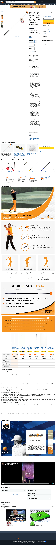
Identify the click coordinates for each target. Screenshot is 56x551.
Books (49, 4)
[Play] (2, 483)
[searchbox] (21, 2)
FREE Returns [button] (31, 37)
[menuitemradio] (52, 483)
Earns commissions (15, 463)
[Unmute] (54, 483)
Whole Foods (38, 4)
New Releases (28, 4)
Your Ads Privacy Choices (40, 541)
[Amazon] (3, 1)
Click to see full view (15, 36)
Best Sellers (23, 4)
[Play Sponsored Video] (40, 515)
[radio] (2, 13)
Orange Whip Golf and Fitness (50, 27)
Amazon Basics (16, 4)
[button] (1, 4)
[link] (20, 148)
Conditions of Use (14, 541)
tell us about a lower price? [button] (13, 494)
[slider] (26, 483)
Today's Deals (44, 4)
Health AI (5, 4)
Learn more (38, 136)
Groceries (33, 4)
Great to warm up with (9, 464)
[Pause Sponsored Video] (25, 518)
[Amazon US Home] (18, 538)
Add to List (45, 36)
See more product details (34, 129)
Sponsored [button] (2, 507)
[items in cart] (54, 1)
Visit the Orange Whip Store (33, 25)
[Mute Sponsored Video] (25, 520)
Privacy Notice (20, 541)
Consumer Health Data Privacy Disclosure (29, 541)
